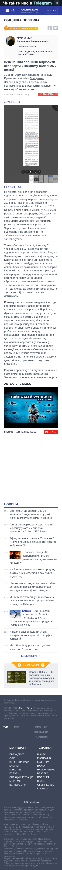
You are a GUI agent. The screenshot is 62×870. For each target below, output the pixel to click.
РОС (54, 11)
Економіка (44, 758)
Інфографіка (31, 665)
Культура (43, 762)
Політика (43, 777)
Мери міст (16, 781)
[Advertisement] (31, 468)
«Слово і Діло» (25, 708)
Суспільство (46, 784)
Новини (11, 504)
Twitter (55, 28)
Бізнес (41, 754)
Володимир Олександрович (32, 39)
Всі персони (17, 784)
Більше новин (29, 655)
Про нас (41, 727)
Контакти (41, 732)
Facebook (50, 28)
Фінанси (42, 788)
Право (41, 781)
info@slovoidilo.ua (31, 802)
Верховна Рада (19, 762)
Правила (41, 736)
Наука (41, 765)
